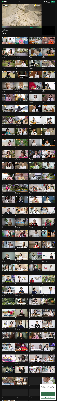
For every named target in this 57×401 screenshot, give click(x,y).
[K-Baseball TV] (42, 1)
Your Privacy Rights (48, 397)
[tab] (5, 33)
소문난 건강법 (5, 30)
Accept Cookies (47, 392)
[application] (22, 15)
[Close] (55, 385)
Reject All (48, 395)
